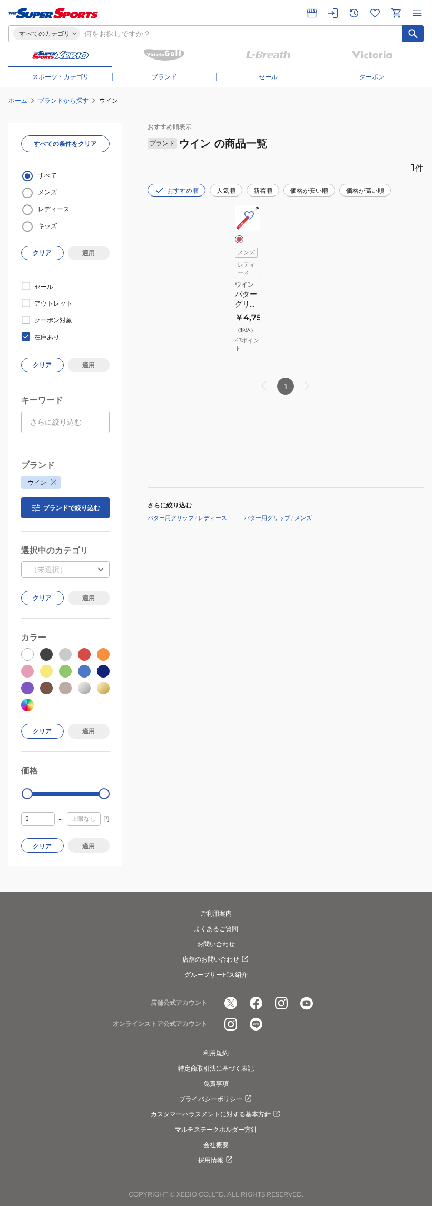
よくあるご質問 (216, 929)
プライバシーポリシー (210, 1099)
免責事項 (216, 1083)
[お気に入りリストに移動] (375, 13)
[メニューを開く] (417, 13)
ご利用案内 (216, 913)
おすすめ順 (183, 190)
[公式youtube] (306, 1003)
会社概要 (216, 1145)
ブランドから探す (63, 100)
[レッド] (239, 239)
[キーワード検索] (413, 33)
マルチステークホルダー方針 (216, 1129)
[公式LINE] (256, 1024)
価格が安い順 (309, 190)
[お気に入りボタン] (249, 215)
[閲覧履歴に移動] (354, 13)
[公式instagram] (281, 1003)
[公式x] (230, 1003)
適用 (88, 253)
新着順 (262, 190)
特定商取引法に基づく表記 (216, 1068)
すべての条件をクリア (65, 144)
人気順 (226, 190)
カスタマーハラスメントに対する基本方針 (211, 1114)
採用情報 (210, 1160)
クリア (42, 253)
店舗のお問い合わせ (210, 959)
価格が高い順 (365, 190)
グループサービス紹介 (216, 974)
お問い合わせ (216, 944)
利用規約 (216, 1053)
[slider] (27, 793)
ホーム (17, 100)
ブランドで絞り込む (71, 508)
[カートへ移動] (396, 13)
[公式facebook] (256, 1003)
